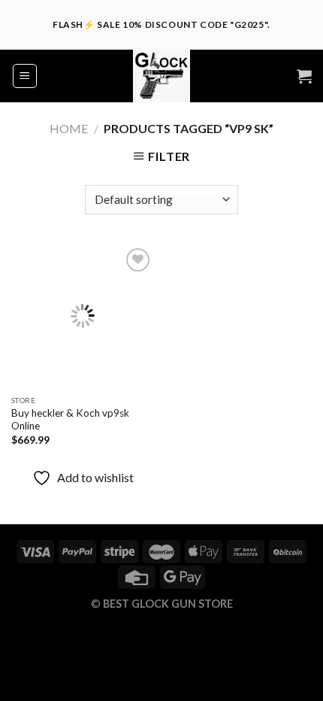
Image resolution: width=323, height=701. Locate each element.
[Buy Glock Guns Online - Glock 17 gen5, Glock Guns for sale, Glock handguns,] (161, 76)
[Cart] (304, 76)
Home (69, 128)
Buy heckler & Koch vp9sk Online (70, 419)
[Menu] (25, 76)
